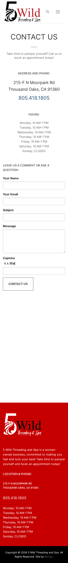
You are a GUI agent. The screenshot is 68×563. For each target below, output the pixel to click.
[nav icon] (58, 12)
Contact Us (18, 284)
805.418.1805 (34, 98)
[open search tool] (47, 11)
